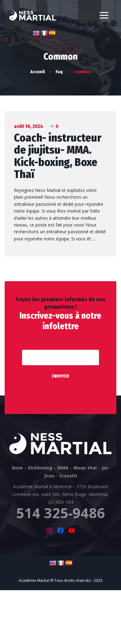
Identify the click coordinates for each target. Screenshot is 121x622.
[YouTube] (71, 530)
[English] (36, 33)
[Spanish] (52, 33)
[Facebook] (60, 530)
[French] (44, 33)
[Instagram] (49, 530)
